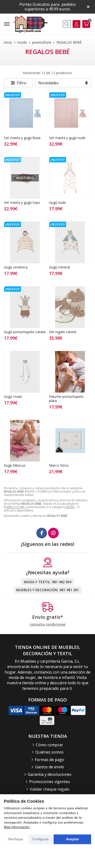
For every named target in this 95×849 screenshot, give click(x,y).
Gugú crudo (13, 396)
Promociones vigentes (49, 781)
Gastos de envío (49, 767)
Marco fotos (59, 465)
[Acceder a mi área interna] (76, 24)
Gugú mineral (59, 267)
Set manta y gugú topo (22, 202)
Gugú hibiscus (15, 465)
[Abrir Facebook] (42, 533)
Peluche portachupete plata (66, 398)
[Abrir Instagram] (53, 533)
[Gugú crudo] (25, 372)
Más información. (17, 827)
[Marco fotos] (70, 440)
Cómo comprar (49, 744)
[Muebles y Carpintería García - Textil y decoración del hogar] (31, 24)
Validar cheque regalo (49, 789)
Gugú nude (57, 202)
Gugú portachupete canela (25, 332)
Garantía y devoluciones (49, 774)
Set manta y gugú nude (67, 137)
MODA (70, 507)
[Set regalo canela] (70, 307)
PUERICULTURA (14, 507)
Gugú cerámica (16, 267)
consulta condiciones (48, 624)
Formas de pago (49, 759)
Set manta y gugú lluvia (22, 137)
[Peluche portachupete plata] (70, 372)
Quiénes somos (49, 752)
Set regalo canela (62, 332)
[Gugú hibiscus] (25, 440)
